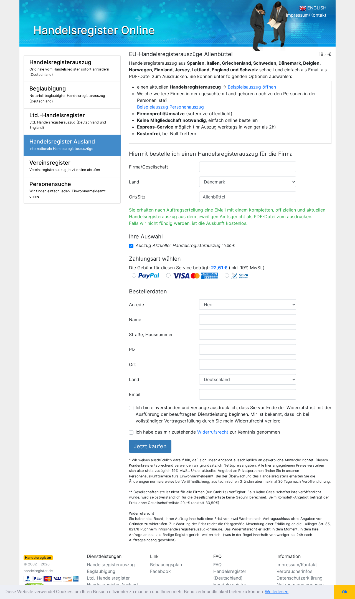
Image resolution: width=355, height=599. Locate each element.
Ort (132, 364)
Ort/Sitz (137, 197)
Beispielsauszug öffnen (252, 87)
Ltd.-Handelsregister (108, 578)
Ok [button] (344, 592)
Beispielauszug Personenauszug (170, 107)
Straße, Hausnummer (151, 334)
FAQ (217, 564)
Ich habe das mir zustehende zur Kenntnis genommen (208, 432)
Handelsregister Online (94, 30)
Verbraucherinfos (294, 571)
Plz (132, 349)
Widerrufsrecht (212, 432)
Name (135, 319)
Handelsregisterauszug (111, 564)
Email (134, 394)
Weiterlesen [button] (276, 591)
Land (134, 182)
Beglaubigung (101, 571)
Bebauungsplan (166, 564)
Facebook (160, 571)
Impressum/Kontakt (306, 15)
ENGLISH (316, 8)
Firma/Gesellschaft (148, 167)
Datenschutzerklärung (300, 578)
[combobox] (247, 167)
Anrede (136, 304)
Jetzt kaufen (150, 446)
